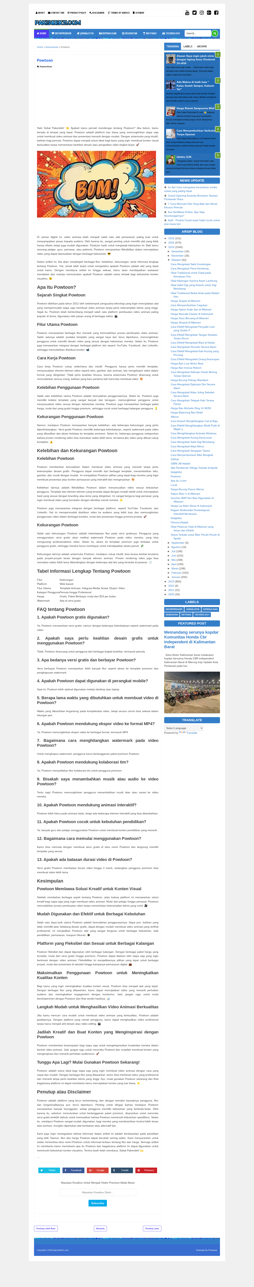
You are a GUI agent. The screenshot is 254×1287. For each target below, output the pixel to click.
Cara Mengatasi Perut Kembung (190, 268)
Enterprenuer (62, 33)
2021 (171, 590)
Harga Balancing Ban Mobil (187, 412)
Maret (175, 568)
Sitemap (139, 12)
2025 (171, 242)
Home (42, 33)
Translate (191, 732)
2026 (171, 238)
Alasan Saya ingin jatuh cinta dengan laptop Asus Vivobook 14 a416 (196, 59)
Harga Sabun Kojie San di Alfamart (191, 309)
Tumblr (124, 1170)
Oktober (176, 259)
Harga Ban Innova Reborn (186, 367)
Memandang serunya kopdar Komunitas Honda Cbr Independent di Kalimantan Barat (191, 639)
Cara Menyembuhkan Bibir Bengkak (192, 454)
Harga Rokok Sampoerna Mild (195, 108)
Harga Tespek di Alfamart (185, 300)
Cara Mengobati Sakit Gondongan (191, 264)
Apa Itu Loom (179, 480)
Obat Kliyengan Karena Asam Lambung (194, 280)
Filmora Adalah (179, 522)
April (174, 564)
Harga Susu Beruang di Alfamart (190, 318)
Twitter (52, 1170)
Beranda (100, 1228)
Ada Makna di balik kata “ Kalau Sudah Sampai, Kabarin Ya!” (195, 85)
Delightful (176, 472)
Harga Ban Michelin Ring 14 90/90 (191, 408)
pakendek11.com (61, 1250)
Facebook (76, 1170)
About (41, 12)
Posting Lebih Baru (45, 1228)
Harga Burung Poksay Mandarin (189, 380)
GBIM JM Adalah (180, 463)
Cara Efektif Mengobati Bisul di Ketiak (193, 342)
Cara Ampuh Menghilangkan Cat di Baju (194, 421)
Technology (172, 33)
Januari (176, 576)
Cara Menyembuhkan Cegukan (189, 305)
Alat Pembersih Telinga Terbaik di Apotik (194, 467)
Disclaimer (98, 12)
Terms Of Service (120, 12)
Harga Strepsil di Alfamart (186, 322)
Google (100, 1170)
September (178, 542)
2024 (171, 247)
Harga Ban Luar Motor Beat (187, 363)
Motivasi (151, 33)
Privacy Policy (78, 12)
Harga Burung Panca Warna (187, 489)
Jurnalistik (87, 33)
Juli (173, 551)
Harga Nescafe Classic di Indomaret (192, 313)
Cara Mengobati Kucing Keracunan (191, 437)
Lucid (174, 484)
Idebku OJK (184, 156)
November (177, 255)
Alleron (175, 416)
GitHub (175, 459)
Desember (177, 251)
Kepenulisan (109, 33)
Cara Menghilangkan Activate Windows (193, 433)
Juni (174, 555)
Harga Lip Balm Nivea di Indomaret (191, 505)
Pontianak (212, 1250)
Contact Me (57, 12)
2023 (171, 581)
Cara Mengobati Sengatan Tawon (190, 450)
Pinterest (149, 1170)
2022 (171, 585)
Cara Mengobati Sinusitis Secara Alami (193, 346)
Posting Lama (152, 1228)
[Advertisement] (97, 96)
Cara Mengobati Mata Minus (187, 446)
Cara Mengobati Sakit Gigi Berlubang (192, 441)
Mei (173, 559)
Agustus (176, 547)
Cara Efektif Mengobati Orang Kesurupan (195, 359)
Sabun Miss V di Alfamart (185, 493)
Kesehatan (131, 33)
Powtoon (176, 476)
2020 (171, 594)
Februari (176, 572)
